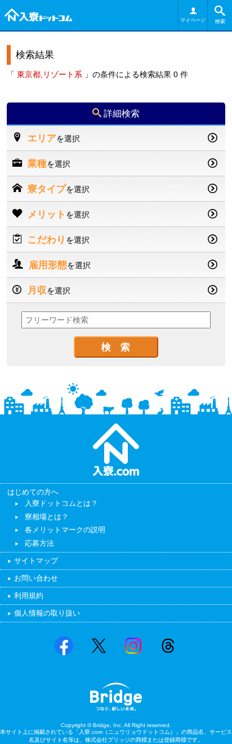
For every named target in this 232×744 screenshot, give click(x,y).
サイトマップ (36, 560)
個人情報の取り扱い (47, 613)
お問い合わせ (36, 578)
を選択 (54, 138)
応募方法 (39, 543)
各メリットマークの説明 (65, 529)
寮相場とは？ (47, 517)
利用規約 (28, 595)
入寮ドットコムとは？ (61, 503)
